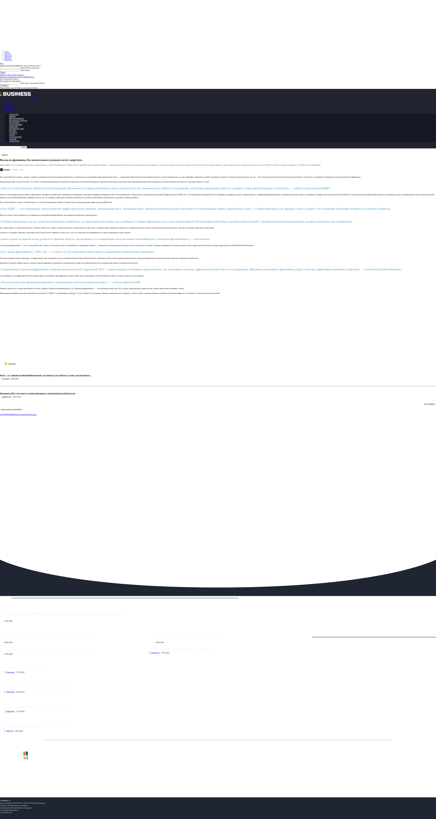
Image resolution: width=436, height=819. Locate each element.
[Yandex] (28, 788)
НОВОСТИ (6, 397)
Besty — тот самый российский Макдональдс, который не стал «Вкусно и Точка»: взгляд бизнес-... (46, 375)
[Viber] (33, 357)
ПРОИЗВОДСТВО (16, 129)
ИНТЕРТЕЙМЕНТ (16, 119)
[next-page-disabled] (34, 405)
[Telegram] (49, 357)
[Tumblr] (74, 357)
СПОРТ (12, 135)
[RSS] (9, 788)
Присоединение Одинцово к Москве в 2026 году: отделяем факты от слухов (187, 638)
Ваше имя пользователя (30, 68)
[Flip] (82, 357)
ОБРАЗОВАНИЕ (15, 125)
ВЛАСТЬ (8, 106)
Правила (8, 58)
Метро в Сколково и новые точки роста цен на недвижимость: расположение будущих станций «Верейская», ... (50, 638)
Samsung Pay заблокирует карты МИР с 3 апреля (24, 668)
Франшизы (12, 363)
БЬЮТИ (12, 117)
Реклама (8, 54)
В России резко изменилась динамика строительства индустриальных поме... (181, 648)
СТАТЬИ (8, 143)
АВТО (7, 104)
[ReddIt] (65, 357)
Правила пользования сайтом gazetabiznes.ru (17, 77)
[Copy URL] (98, 357)
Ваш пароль (25, 70)
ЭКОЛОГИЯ (14, 141)
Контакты (8, 60)
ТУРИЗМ (12, 139)
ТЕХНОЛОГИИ (15, 137)
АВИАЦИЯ (13, 115)
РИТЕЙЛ (12, 131)
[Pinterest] (57, 357)
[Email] (90, 357)
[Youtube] (35, 788)
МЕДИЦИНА (14, 123)
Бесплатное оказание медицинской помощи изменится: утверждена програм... (36, 687)
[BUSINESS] (2, 169)
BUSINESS (7, 170)
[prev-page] (11, 405)
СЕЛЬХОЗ (13, 133)
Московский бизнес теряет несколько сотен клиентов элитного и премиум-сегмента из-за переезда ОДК (47, 650)
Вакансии (8, 56)
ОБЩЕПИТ (13, 127)
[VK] (41, 357)
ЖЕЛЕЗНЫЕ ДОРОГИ (18, 121)
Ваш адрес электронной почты (33, 83)
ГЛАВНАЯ (9, 102)
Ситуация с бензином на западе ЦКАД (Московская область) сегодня (64, 613)
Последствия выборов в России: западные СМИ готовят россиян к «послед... (36, 707)
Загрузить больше (307, 634)
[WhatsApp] (25, 357)
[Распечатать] (106, 357)
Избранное (155, 653)
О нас (7, 52)
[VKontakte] (22, 788)
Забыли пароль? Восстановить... (12, 75)
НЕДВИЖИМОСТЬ (12, 108)
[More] (115, 356)
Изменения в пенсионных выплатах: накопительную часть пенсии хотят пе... (36, 727)
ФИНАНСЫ (9, 110)
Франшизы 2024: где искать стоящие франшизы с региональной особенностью (37, 393)
